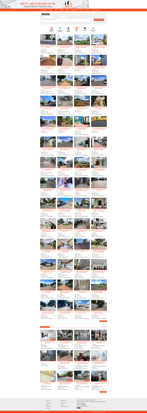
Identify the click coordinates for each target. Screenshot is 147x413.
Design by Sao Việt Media (98, 411)
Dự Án (62, 404)
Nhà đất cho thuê (65, 275)
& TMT (104, 411)
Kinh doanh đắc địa (48, 91)
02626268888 (83, 404)
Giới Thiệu (48, 402)
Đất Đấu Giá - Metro (65, 386)
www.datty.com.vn (84, 406)
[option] (53, 29)
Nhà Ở (46, 50)
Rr (48, 362)
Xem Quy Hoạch (64, 406)
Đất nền (63, 50)
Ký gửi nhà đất (64, 402)
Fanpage (48, 408)
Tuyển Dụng (48, 406)
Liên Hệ (47, 404)
